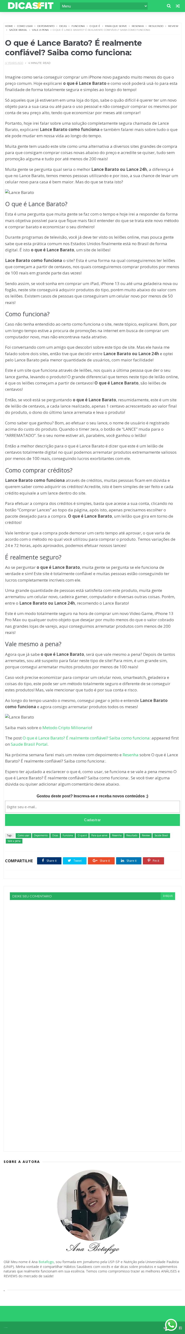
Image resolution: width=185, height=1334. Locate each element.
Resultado (156, 26)
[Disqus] (92, 960)
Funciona (78, 26)
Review (173, 26)
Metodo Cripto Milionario (66, 727)
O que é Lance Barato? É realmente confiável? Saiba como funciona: (87, 738)
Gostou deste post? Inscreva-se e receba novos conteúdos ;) (92, 796)
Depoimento (45, 26)
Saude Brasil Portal (29, 744)
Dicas (63, 26)
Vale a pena (40, 29)
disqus (168, 896)
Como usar (25, 26)
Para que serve (116, 26)
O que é (95, 26)
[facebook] (180, 1328)
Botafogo (46, 1262)
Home (9, 26)
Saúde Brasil (18, 29)
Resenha (138, 26)
